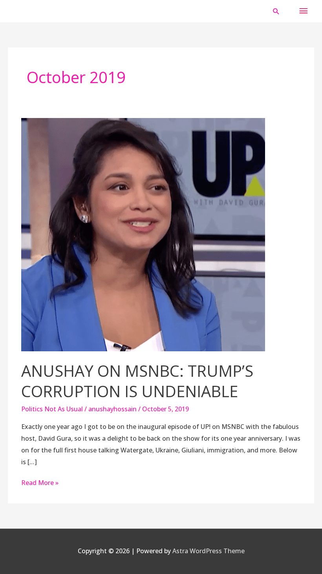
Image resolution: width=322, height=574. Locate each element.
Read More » (40, 482)
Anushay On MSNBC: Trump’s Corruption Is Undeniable (137, 381)
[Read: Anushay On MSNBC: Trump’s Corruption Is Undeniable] (143, 234)
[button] (276, 11)
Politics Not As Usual (52, 409)
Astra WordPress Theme (208, 551)
